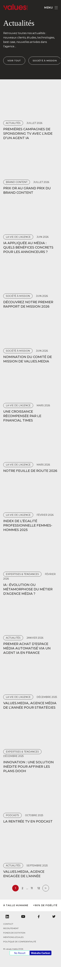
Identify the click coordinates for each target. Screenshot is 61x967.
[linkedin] (7, 916)
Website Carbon (40, 953)
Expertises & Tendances (22, 574)
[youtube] (23, 916)
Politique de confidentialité (19, 941)
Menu (48, 7)
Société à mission (45, 60)
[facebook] (39, 916)
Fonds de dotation (14, 932)
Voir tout (14, 60)
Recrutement (11, 928)
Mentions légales (13, 937)
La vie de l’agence (18, 236)
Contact (8, 924)
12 (38, 888)
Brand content (16, 182)
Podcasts (12, 815)
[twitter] (53, 916)
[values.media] (15, 9)
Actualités (13, 123)
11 (32, 888)
